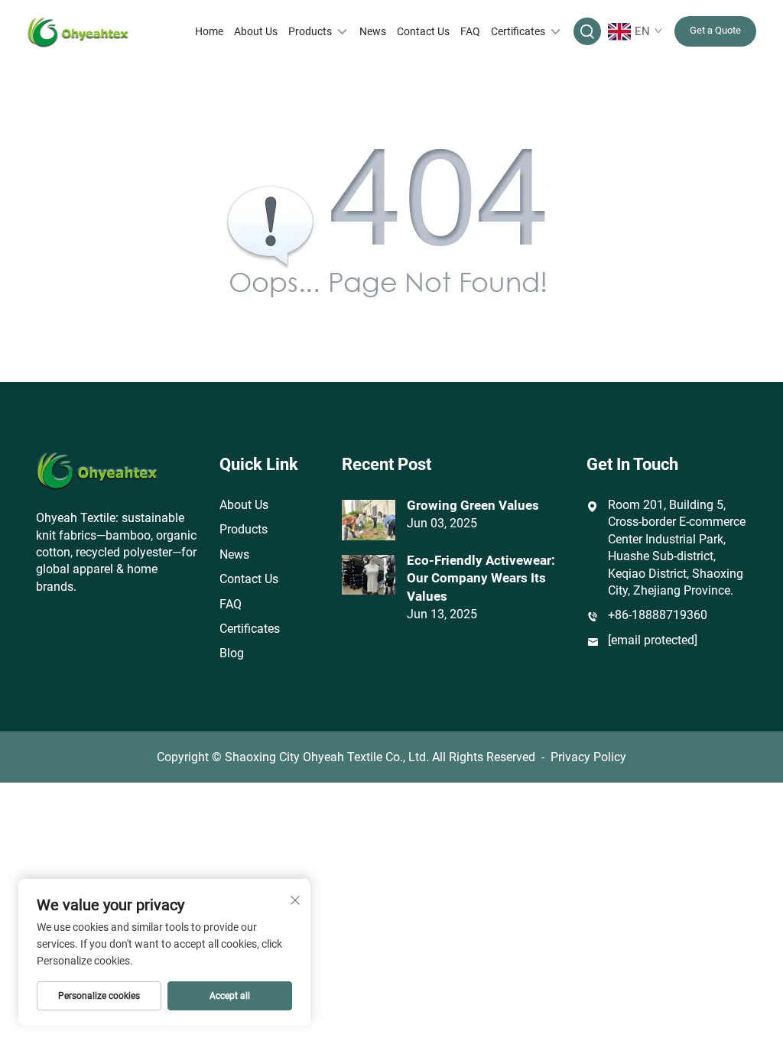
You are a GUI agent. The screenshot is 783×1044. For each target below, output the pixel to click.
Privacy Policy (588, 757)
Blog (231, 653)
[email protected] (652, 640)
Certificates (518, 31)
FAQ (470, 31)
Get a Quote (715, 30)
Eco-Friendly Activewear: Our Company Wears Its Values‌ (481, 579)
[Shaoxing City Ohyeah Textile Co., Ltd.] (78, 31)
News (372, 31)
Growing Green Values (473, 505)
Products (310, 31)
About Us (256, 31)
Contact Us (423, 31)
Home (209, 31)
